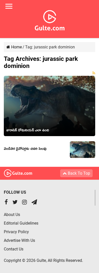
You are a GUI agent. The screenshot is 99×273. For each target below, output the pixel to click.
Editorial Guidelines (21, 223)
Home (16, 47)
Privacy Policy (16, 231)
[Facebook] (6, 202)
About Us (12, 214)
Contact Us (13, 249)
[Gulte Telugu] (49, 19)
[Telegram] (34, 202)
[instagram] (24, 202)
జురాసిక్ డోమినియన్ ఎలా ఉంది (27, 131)
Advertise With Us (19, 240)
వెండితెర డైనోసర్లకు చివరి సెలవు (25, 149)
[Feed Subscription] (93, 73)
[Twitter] (15, 202)
